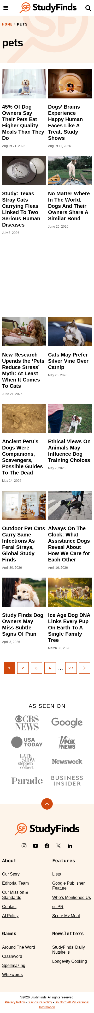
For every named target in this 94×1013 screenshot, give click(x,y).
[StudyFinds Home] (48, 7)
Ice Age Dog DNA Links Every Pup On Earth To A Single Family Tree (69, 627)
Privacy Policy (15, 1002)
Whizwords (12, 974)
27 (71, 668)
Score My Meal (66, 916)
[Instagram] (24, 846)
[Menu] (5, 8)
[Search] (88, 8)
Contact (9, 906)
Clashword (12, 956)
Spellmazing (13, 965)
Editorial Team (15, 883)
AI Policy (10, 916)
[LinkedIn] (70, 846)
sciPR (57, 906)
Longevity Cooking (69, 961)
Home (7, 24)
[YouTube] (35, 846)
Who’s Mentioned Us (71, 897)
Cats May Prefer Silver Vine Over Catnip (68, 361)
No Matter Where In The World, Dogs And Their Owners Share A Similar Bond (69, 206)
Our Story (11, 874)
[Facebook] (47, 846)
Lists (56, 874)
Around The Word (18, 947)
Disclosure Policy (39, 1002)
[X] (58, 846)
